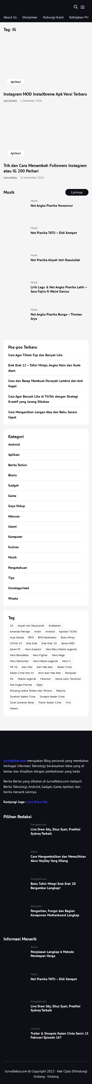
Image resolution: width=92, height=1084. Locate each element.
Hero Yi (66, 661)
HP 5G (13, 667)
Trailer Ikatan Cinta (49, 702)
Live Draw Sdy (37, 802)
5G (11, 625)
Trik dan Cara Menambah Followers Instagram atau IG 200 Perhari (45, 168)
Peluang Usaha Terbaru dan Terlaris (31, 690)
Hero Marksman (19, 661)
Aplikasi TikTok (68, 631)
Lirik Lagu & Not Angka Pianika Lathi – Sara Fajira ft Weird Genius (59, 289)
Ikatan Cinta (64, 667)
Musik (34, 200)
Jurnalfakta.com (15, 761)
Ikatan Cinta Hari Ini (22, 673)
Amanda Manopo (20, 631)
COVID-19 (16, 643)
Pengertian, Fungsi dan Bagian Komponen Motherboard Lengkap (55, 913)
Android (14, 444)
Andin (37, 631)
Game (12, 496)
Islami (12, 526)
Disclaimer (29, 17)
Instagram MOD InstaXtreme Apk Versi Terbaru (45, 94)
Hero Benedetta (19, 655)
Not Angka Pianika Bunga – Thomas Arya (56, 316)
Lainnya (77, 192)
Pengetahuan (17, 568)
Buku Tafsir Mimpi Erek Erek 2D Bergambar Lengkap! (53, 886)
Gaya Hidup (16, 506)
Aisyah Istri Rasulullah (30, 625)
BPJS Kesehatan (47, 637)
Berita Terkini (17, 465)
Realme (60, 690)
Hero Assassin (33, 649)
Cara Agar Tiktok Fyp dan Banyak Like (35, 355)
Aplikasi (16, 81)
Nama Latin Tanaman (68, 678)
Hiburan (14, 516)
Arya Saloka (17, 637)
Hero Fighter (40, 655)
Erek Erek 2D (49, 643)
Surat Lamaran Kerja (22, 702)
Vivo (68, 702)
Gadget (13, 485)
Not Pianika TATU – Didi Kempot (54, 233)
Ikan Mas (27, 667)
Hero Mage (58, 655)
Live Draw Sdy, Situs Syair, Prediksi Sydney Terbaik (55, 831)
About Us (10, 17)
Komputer (15, 537)
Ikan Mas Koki (45, 667)
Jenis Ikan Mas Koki (49, 673)
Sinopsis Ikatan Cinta (52, 696)
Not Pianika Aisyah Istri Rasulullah (55, 260)
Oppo (39, 684)
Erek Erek (31, 643)
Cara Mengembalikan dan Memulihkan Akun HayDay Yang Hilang (58, 858)
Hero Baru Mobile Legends (61, 649)
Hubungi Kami (53, 17)
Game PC (15, 649)
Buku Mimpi (68, 637)
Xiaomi (14, 708)
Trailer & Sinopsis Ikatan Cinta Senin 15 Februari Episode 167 (59, 1035)
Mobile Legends (27, 678)
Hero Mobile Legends (45, 661)
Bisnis (12, 475)
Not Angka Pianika (21, 684)
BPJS (31, 637)
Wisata (13, 598)
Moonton (45, 678)
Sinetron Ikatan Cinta (22, 696)
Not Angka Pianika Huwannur (52, 205)
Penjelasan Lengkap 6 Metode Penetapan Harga (52, 954)
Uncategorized (18, 588)
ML (11, 678)
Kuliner (13, 547)
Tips (11, 578)
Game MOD (68, 643)
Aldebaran (55, 625)
